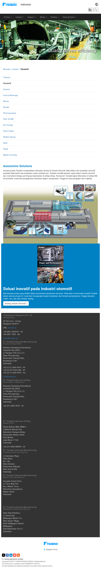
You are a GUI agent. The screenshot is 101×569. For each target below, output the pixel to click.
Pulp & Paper (8, 131)
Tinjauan (6, 77)
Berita (42, 17)
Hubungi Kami (69, 17)
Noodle (6, 107)
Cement (6, 89)
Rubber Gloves (9, 137)
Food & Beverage (10, 95)
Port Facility (8, 125)
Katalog (54, 17)
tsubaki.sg (12, 327)
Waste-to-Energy (10, 154)
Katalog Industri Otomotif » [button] (16, 303)
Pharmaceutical (9, 113)
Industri (19, 17)
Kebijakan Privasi (51, 549)
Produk (7, 17)
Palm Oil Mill (8, 119)
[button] (90, 10)
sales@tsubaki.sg (10, 338)
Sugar (5, 148)
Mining (6, 101)
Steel (5, 142)
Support (31, 17)
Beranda (6, 69)
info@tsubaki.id (9, 376)
